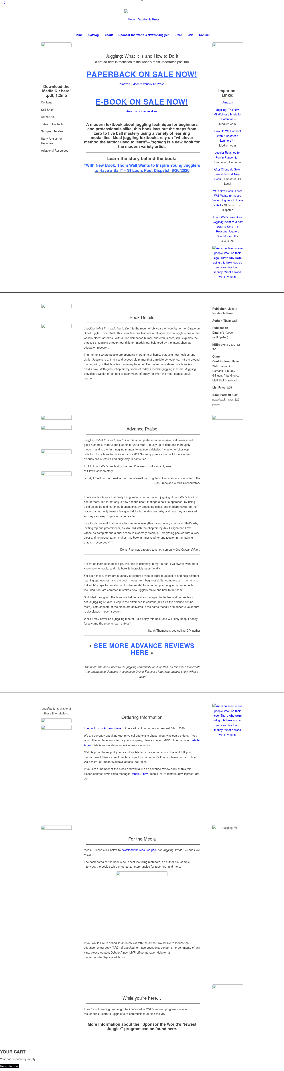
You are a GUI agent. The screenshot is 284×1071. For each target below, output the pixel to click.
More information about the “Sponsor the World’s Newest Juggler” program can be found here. (142, 1026)
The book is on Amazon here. (104, 728)
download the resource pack (140, 850)
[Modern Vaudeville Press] (142, 19)
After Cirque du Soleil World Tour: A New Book (227, 174)
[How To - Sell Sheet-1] (56, 62)
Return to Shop (9, 1066)
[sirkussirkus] (56, 720)
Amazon (124, 84)
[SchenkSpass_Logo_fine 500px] (56, 734)
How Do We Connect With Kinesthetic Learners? (227, 136)
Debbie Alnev (139, 774)
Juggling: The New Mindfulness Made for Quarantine (227, 114)
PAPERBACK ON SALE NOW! (142, 74)
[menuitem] (78, 34)
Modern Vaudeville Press (148, 84)
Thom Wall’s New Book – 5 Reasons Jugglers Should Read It (228, 226)
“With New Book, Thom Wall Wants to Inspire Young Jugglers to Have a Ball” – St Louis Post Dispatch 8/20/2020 (142, 167)
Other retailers (148, 111)
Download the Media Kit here (56, 88)
